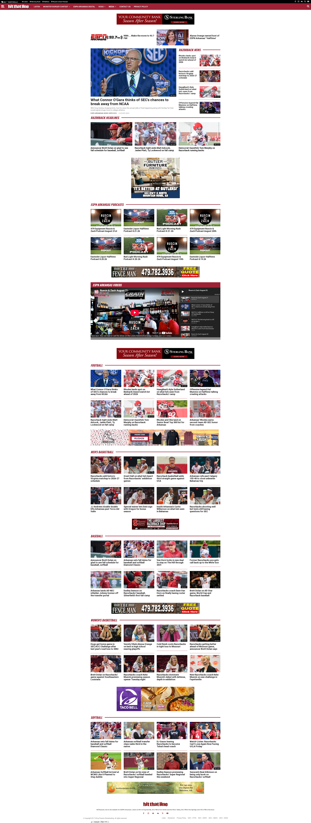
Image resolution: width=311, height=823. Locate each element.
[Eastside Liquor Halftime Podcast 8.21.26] (139, 217)
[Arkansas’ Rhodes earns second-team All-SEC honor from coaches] (205, 409)
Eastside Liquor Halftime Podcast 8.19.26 (202, 257)
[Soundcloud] (301, 1)
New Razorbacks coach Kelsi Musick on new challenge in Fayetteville (204, 677)
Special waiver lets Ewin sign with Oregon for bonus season (138, 509)
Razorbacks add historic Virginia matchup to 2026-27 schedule (188, 74)
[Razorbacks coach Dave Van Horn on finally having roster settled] (172, 579)
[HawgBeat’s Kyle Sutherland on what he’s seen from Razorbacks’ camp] (210, 92)
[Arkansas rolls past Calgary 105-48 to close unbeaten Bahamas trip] (205, 465)
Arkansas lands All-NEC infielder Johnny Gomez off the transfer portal (104, 593)
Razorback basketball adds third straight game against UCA (170, 478)
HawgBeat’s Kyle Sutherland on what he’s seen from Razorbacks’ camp (187, 90)
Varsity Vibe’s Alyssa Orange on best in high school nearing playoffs (138, 646)
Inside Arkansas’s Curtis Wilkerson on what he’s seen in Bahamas (170, 509)
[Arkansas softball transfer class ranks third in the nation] (139, 730)
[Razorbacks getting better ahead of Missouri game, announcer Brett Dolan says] (205, 633)
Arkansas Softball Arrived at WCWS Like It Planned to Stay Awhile (105, 774)
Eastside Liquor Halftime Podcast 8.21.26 (136, 229)
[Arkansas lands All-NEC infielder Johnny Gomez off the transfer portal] (106, 579)
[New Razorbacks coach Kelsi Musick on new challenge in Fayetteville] (205, 663)
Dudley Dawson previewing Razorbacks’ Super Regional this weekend (171, 774)
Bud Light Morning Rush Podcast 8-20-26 (136, 257)
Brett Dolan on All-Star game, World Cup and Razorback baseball (201, 593)
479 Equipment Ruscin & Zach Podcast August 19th (170, 257)
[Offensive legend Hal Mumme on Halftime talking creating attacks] (210, 107)
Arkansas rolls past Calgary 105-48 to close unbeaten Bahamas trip (203, 478)
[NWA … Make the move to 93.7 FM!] (106, 37)
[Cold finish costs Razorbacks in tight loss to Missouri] (172, 633)
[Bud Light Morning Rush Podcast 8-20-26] (139, 245)
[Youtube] (308, 1)
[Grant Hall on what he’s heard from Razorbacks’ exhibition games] (139, 465)
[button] (308, 6)
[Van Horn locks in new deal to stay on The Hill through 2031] (172, 549)
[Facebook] (295, 1)
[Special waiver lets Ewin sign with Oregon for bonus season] (139, 495)
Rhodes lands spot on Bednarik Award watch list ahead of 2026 (187, 59)
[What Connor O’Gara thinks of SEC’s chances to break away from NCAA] (133, 72)
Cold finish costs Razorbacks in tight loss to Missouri (171, 645)
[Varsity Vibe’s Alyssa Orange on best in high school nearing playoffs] (139, 633)
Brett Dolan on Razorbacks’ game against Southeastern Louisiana (105, 677)
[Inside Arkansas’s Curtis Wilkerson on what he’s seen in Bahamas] (172, 495)
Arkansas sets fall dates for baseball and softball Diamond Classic (137, 562)
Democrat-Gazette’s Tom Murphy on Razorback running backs (197, 149)
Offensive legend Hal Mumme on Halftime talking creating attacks (188, 106)
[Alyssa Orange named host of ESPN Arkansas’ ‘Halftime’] (173, 37)
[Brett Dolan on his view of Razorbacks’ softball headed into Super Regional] (139, 761)
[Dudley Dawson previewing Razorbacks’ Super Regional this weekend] (172, 761)
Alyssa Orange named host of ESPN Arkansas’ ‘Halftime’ (204, 37)
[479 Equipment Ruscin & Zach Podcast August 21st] (106, 217)
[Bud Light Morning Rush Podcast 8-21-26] (172, 217)
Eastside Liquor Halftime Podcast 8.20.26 (103, 257)
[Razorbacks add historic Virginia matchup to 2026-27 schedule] (210, 76)
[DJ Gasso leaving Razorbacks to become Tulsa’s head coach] (172, 730)
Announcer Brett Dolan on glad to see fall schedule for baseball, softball (109, 149)
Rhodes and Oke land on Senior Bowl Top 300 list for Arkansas (170, 422)
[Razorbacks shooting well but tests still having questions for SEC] (205, 495)
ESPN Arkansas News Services (104, 113)
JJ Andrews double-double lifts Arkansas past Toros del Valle (105, 509)
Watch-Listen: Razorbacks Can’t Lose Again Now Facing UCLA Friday (204, 744)
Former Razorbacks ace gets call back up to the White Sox (204, 561)
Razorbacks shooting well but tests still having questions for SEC (203, 509)
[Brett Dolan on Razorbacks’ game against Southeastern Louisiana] (106, 663)
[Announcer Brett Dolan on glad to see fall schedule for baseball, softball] (111, 134)
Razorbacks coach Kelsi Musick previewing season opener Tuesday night (137, 677)
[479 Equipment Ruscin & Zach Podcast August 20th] (205, 217)
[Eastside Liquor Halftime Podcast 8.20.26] (106, 245)
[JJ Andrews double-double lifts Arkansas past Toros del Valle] (106, 495)
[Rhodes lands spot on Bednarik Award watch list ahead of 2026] (210, 60)
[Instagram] (298, 1)
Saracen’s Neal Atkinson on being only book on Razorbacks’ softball (203, 774)
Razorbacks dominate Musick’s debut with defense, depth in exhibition (171, 677)
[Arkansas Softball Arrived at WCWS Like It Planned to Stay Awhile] (106, 761)
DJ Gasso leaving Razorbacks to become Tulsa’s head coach (168, 744)
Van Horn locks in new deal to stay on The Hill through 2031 (170, 562)
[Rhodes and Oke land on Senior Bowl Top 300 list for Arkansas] (172, 409)
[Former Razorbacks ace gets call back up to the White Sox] (205, 549)
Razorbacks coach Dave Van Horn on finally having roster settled (171, 593)
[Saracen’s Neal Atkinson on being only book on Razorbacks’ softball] (205, 761)
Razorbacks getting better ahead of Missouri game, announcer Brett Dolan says (203, 646)
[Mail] (153, 813)
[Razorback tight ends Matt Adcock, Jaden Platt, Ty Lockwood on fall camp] (155, 134)
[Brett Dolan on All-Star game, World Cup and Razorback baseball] (205, 579)
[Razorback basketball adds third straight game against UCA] (172, 465)
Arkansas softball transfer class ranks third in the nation (137, 744)
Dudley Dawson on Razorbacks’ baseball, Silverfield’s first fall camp (137, 593)
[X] (305, 1)
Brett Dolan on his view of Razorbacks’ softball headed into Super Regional (138, 774)
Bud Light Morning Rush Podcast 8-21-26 (169, 229)
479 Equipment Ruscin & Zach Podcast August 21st (104, 229)
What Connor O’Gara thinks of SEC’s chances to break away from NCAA (129, 102)
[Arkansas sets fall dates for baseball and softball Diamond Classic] (139, 549)
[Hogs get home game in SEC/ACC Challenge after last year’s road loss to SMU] (106, 633)
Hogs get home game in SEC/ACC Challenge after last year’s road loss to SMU (104, 646)
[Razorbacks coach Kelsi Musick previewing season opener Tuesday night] (139, 663)
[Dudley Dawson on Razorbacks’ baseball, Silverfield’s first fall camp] (139, 579)
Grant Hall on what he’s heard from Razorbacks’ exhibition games (138, 478)
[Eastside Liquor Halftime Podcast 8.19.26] (205, 245)
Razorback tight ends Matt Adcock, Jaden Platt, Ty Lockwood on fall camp (154, 149)
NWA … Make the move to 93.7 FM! (139, 37)
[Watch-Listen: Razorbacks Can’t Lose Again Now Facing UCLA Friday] (205, 730)
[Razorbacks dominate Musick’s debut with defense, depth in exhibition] (172, 663)
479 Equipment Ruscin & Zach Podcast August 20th (203, 229)
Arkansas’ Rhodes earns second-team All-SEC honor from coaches (204, 422)
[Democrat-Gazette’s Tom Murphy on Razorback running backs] (199, 134)
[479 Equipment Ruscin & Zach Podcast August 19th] (172, 245)
